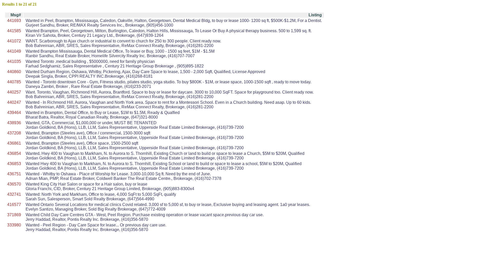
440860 (14, 72)
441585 (14, 31)
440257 (14, 92)
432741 (14, 194)
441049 (14, 51)
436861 (14, 143)
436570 (14, 184)
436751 (14, 174)
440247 (14, 102)
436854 (14, 153)
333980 (14, 225)
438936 (14, 123)
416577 (14, 204)
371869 (14, 215)
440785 (14, 82)
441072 (14, 41)
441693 (14, 20)
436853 (14, 164)
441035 (14, 61)
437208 (14, 133)
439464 (14, 112)
